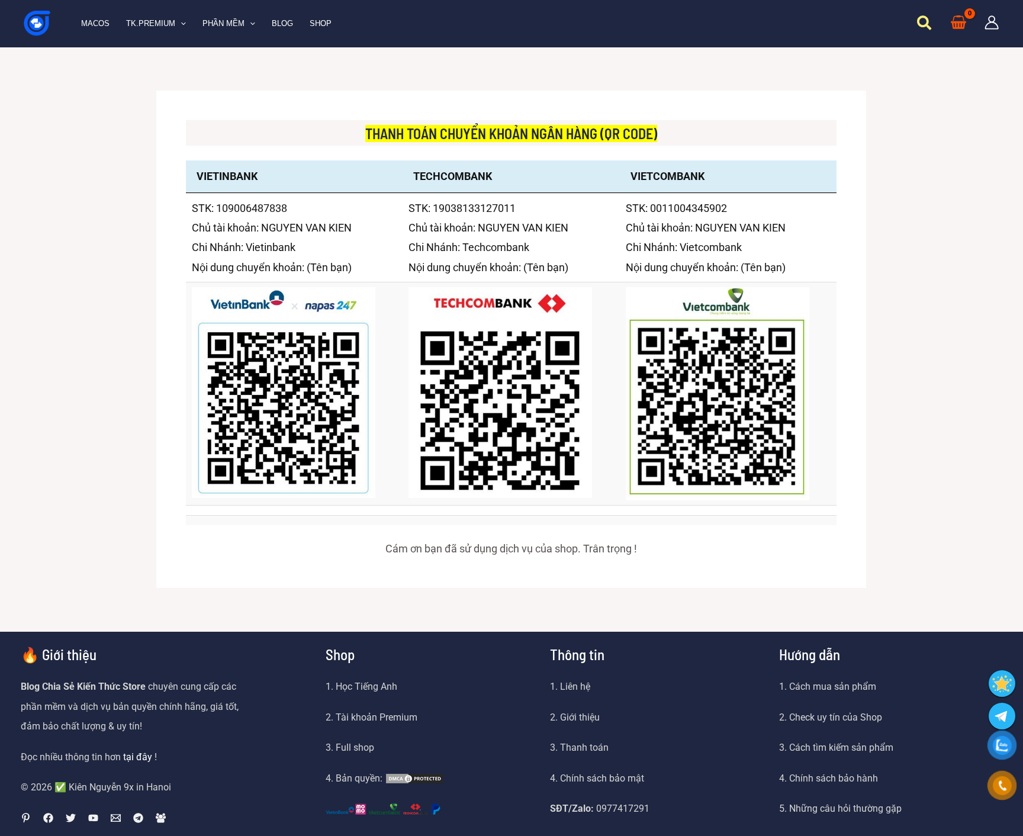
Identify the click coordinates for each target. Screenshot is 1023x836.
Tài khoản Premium (376, 717)
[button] (180, 23)
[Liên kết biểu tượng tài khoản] (991, 22)
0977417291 (622, 808)
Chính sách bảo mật (601, 778)
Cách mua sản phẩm (832, 686)
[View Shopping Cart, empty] (958, 23)
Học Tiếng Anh (366, 686)
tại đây (137, 757)
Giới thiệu (580, 717)
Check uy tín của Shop (835, 717)
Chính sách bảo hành (833, 778)
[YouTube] (93, 818)
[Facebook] (48, 818)
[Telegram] (138, 818)
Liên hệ (575, 686)
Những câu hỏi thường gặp (845, 808)
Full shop (355, 747)
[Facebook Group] (161, 818)
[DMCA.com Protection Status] (414, 778)
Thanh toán (584, 747)
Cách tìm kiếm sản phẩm (841, 747)
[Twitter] (71, 818)
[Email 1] (116, 818)
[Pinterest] (26, 818)
